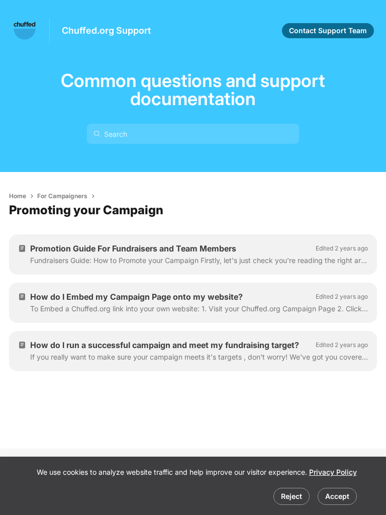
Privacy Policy (333, 472)
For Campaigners (62, 196)
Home (17, 196)
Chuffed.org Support (106, 30)
